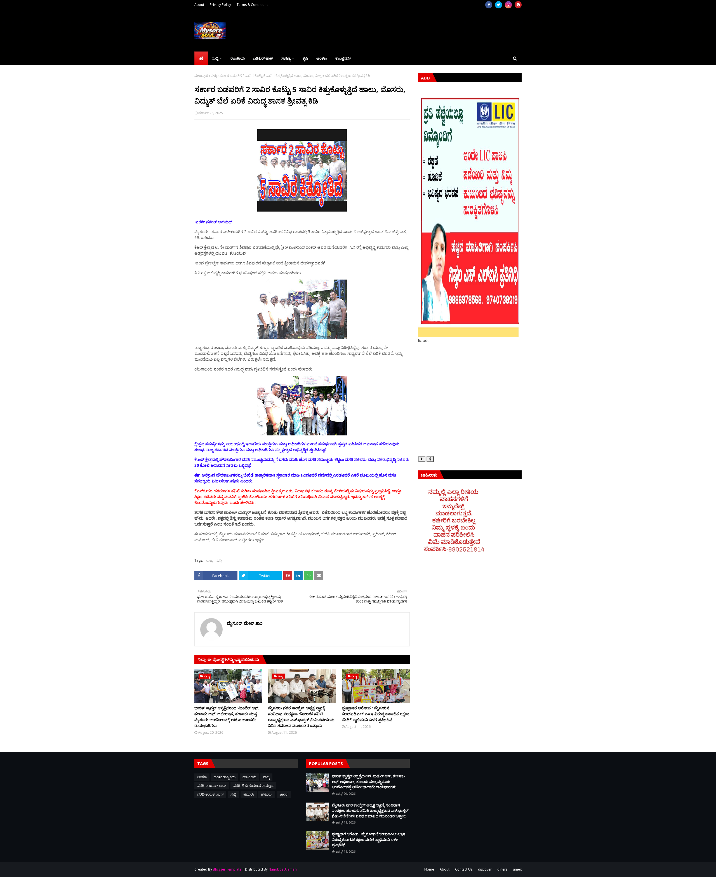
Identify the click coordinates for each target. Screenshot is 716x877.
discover (485, 869)
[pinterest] (518, 4)
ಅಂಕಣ (202, 777)
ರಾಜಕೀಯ (249, 777)
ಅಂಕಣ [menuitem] (321, 58)
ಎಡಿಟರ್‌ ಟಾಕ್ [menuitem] (263, 58)
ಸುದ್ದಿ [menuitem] (215, 58)
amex (517, 869)
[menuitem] (201, 58)
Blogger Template (227, 869)
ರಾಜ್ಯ (209, 560)
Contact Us (463, 869)
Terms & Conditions (252, 4)
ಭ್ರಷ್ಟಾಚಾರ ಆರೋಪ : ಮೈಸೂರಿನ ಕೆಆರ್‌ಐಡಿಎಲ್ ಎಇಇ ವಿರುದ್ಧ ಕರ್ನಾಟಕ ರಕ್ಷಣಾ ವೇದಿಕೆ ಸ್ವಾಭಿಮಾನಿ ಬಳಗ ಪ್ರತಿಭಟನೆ (375, 713)
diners (502, 869)
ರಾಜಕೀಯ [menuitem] (237, 58)
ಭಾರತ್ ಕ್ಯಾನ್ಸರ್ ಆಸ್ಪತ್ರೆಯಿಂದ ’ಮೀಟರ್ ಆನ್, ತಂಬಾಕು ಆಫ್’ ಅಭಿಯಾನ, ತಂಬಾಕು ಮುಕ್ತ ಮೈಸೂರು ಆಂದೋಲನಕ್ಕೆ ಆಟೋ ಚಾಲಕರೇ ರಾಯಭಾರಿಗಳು (227, 716)
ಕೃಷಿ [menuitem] (305, 58)
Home (429, 869)
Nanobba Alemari (282, 869)
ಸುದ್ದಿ (214, 75)
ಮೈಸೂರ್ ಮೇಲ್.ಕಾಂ (245, 623)
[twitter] (498, 4)
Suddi (283, 794)
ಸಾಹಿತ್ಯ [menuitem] (286, 58)
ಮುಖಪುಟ (201, 75)
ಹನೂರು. (266, 794)
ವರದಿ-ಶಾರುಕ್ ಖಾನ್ (210, 794)
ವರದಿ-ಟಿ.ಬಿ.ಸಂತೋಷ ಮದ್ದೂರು (253, 785)
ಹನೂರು (248, 794)
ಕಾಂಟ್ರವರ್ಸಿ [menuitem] (343, 58)
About (199, 4)
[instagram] (508, 4)
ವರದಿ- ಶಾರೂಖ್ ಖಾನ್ (211, 785)
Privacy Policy (220, 4)
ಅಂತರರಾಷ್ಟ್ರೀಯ (224, 777)
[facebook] (488, 4)
